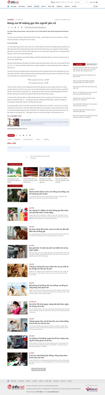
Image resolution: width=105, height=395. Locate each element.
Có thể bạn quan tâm (15, 164)
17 (93, 82)
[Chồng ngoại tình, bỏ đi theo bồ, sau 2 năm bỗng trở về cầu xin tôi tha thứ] (17, 325)
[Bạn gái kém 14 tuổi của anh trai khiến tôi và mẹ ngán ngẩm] (17, 251)
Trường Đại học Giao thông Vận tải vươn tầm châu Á (13, 180)
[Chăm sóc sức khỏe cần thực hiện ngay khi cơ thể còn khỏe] (62, 172)
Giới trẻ (43, 6)
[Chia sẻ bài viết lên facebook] (8, 27)
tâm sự (38, 139)
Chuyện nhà (19, 19)
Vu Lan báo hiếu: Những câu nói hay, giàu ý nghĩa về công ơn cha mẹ (85, 104)
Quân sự (67, 6)
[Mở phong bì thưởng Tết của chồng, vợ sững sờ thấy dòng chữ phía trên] (17, 289)
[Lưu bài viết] (22, 27)
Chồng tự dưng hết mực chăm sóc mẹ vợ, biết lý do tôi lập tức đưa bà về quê (48, 267)
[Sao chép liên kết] (18, 27)
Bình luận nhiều (91, 64)
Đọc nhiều (79, 64)
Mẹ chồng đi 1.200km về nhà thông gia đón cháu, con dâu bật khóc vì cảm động (49, 211)
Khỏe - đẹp (51, 6)
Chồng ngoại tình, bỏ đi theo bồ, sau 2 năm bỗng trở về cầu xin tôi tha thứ (48, 322)
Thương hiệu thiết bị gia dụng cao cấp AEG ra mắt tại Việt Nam (30, 180)
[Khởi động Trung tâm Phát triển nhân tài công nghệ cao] (46, 172)
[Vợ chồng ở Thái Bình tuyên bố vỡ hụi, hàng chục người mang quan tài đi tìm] (17, 342)
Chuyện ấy (17, 139)
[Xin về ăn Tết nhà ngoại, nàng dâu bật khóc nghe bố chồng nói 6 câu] (17, 308)
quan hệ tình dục (28, 139)
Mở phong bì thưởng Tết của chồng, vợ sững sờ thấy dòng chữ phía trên (48, 286)
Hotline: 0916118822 (68, 2)
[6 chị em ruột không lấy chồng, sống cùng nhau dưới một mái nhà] (17, 359)
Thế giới (29, 6)
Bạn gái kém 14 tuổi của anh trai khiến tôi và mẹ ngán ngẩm (48, 249)
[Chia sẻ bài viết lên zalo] (12, 27)
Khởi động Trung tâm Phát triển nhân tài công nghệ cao (46, 180)
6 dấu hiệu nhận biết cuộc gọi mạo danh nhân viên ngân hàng (84, 110)
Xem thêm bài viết (38, 369)
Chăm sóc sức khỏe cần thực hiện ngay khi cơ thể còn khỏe (62, 180)
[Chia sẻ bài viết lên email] (15, 27)
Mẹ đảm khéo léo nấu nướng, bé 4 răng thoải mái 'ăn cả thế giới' (84, 99)
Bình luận (11, 135)
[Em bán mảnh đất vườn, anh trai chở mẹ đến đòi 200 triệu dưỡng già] (17, 233)
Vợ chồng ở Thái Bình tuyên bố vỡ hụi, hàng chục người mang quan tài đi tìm (49, 339)
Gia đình (36, 6)
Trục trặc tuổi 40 (26, 120)
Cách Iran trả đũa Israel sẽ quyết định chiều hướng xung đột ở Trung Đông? (85, 116)
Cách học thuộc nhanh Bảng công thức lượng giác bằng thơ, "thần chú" (83, 81)
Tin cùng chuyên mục (15, 186)
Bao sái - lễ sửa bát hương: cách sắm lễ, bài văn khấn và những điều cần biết (85, 93)
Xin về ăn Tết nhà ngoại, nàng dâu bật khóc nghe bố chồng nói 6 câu (49, 305)
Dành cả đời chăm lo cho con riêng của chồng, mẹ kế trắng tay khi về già (49, 193)
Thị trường (22, 6)
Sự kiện (74, 6)
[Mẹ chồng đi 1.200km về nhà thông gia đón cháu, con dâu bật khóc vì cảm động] (17, 214)
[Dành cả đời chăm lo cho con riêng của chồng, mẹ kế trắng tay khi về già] (17, 195)
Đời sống (13, 6)
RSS (97, 6)
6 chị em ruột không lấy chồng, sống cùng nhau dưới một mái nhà (48, 356)
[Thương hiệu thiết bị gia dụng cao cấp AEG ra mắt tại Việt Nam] (30, 172)
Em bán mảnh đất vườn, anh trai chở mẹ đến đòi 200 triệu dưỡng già (49, 230)
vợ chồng (46, 139)
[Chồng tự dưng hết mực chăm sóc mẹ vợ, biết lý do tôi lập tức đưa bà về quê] (17, 270)
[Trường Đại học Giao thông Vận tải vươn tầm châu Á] (14, 172)
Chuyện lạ (59, 6)
